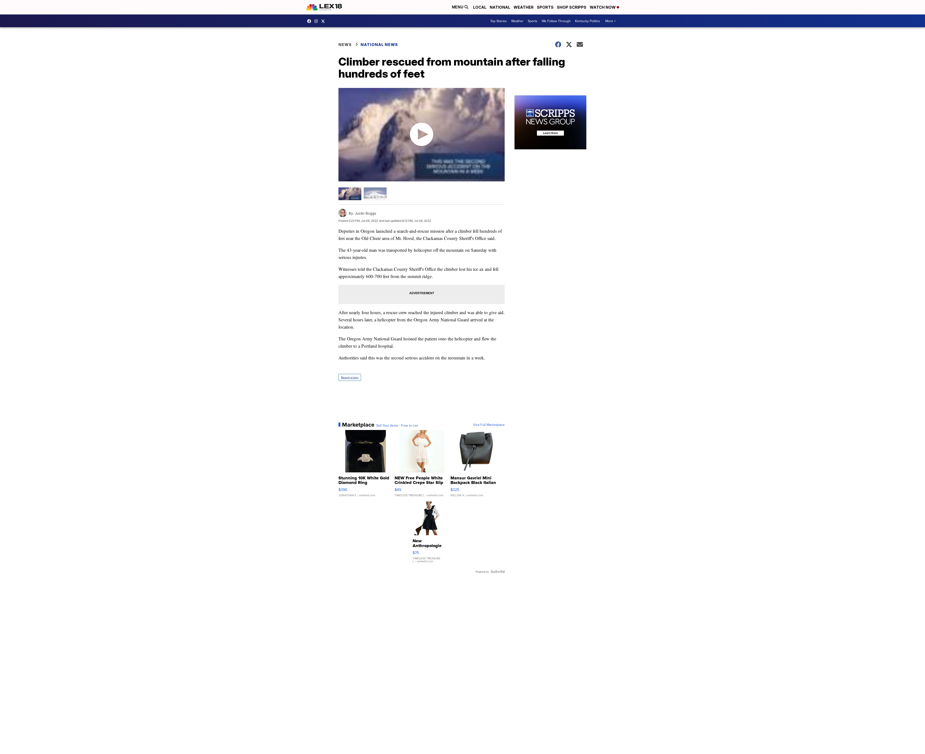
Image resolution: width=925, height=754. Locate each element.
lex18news (324, 21)
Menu (458, 7)
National (500, 7)
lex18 (310, 21)
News (345, 44)
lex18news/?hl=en (317, 21)
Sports (545, 7)
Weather (524, 7)
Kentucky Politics (587, 21)
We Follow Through (556, 21)
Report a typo (349, 377)
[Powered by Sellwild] (498, 571)
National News (379, 44)
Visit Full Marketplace (489, 424)
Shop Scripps (571, 7)
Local (479, 7)
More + (610, 21)
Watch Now (603, 7)
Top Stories (498, 21)
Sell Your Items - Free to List (397, 425)
